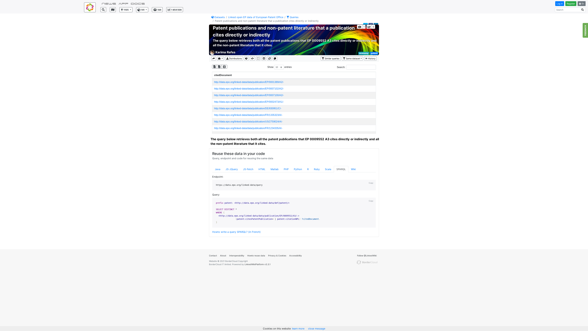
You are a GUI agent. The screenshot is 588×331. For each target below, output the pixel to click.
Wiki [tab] (353, 169)
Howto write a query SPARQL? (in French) (236, 231)
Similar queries (332, 58)
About (223, 255)
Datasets (220, 17)
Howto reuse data (256, 255)
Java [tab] (217, 169)
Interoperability (236, 255)
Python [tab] (298, 169)
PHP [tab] (286, 169)
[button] (125, 9)
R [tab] (308, 169)
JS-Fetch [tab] (248, 169)
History (371, 58)
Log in (560, 3)
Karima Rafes (225, 52)
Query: (216, 194)
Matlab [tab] (275, 169)
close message (316, 328)
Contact (213, 255)
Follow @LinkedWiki (367, 255)
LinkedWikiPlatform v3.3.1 (257, 264)
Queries (294, 17)
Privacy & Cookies (277, 255)
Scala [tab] (328, 169)
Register (571, 3)
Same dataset (353, 58)
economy (363, 53)
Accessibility (295, 255)
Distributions (235, 58)
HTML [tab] (261, 169)
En (583, 3)
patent (374, 53)
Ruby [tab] (317, 169)
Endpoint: (217, 176)
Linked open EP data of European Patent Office (255, 17)
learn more (298, 328)
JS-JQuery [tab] (232, 169)
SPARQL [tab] (341, 169)
